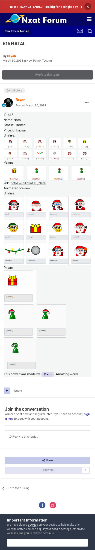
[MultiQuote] (7, 391)
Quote (18, 390)
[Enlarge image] (47, 149)
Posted (31, 105)
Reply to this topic (47, 74)
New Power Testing (39, 60)
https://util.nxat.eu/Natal (28, 183)
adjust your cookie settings (54, 529)
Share (49, 460)
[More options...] (86, 102)
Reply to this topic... (25, 436)
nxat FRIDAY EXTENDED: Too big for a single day (44, 7)
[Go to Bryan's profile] (8, 102)
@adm (48, 374)
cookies (33, 524)
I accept (49, 542)
